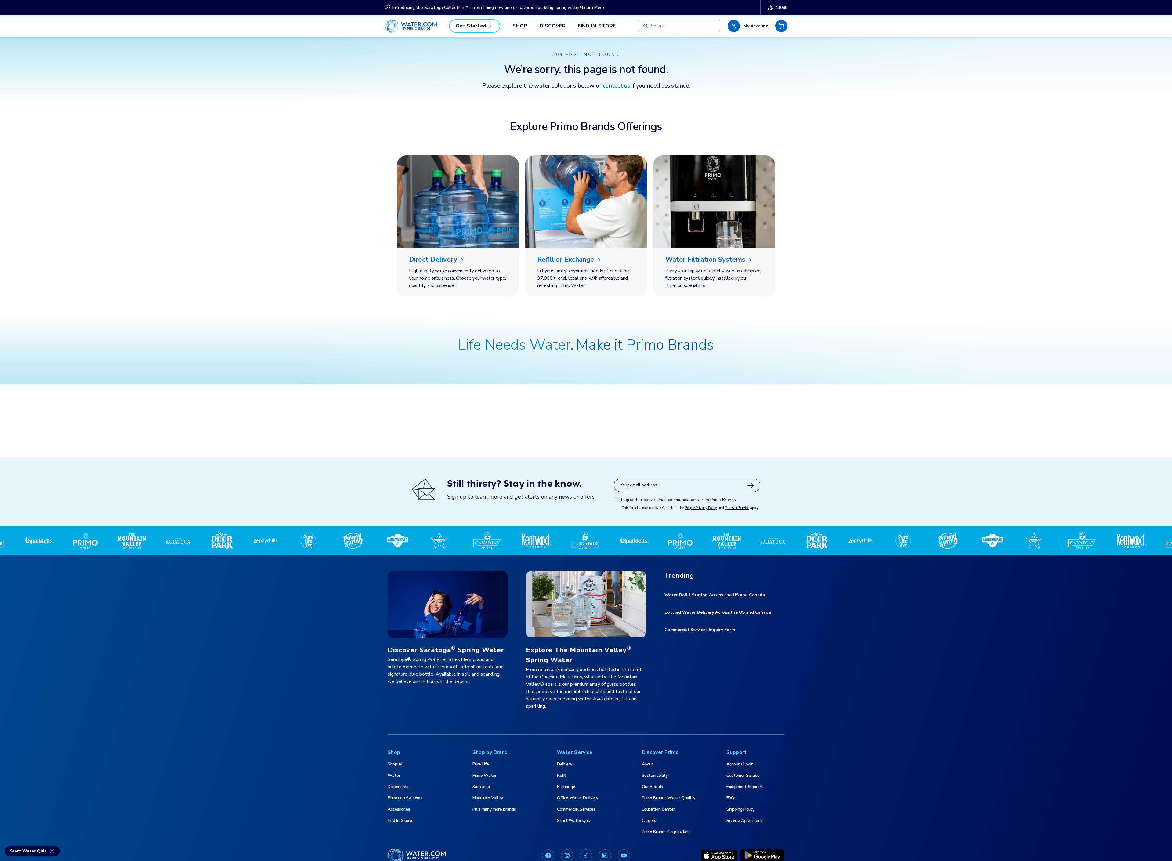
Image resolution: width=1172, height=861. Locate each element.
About (648, 764)
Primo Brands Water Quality (668, 798)
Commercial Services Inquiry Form (699, 630)
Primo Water (484, 775)
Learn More (593, 7)
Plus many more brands (494, 809)
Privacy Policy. (326, 854)
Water (394, 775)
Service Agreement (744, 820)
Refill (561, 775)
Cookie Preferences (858, 849)
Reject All (903, 849)
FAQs (731, 798)
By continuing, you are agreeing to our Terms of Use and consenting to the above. (422, 854)
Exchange (566, 787)
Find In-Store (597, 26)
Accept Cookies (946, 849)
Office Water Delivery (577, 798)
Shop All (395, 764)
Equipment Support (744, 787)
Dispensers (398, 787)
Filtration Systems (405, 798)
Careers (649, 820)
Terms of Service (737, 508)
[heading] (458, 260)
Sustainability (655, 775)
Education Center (658, 809)
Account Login (739, 764)
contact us (616, 86)
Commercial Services (576, 809)
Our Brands (652, 787)
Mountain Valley (487, 798)
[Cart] (781, 26)
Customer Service (742, 775)
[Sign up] (750, 485)
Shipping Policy (740, 809)
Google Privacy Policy (701, 508)
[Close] (1162, 849)
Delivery (564, 764)
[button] (748, 26)
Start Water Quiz (574, 820)
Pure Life (480, 764)
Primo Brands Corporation (666, 832)
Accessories (399, 809)
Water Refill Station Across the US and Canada (714, 595)
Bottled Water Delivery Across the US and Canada (717, 612)
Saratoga (481, 787)
